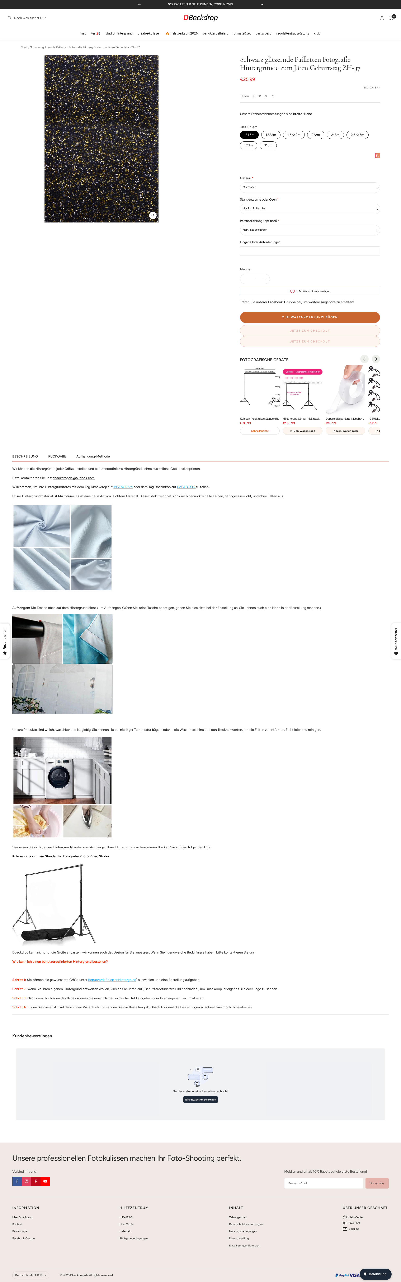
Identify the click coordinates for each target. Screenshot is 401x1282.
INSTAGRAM (123, 487)
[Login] (382, 18)
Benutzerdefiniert (215, 33)
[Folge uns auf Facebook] (17, 1181)
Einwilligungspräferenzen (244, 1245)
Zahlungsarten (237, 1217)
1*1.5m (249, 135)
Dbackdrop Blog (239, 1238)
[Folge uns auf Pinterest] (36, 1181)
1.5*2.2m (293, 135)
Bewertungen (20, 1231)
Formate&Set (242, 33)
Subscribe (377, 1183)
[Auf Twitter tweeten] (266, 96)
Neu (83, 33)
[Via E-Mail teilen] (273, 96)
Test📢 (95, 33)
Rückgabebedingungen (133, 1238)
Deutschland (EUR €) (29, 1275)
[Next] (376, 359)
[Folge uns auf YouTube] (45, 1181)
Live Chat (354, 1222)
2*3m (335, 135)
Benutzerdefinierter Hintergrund (112, 980)
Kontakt (17, 1224)
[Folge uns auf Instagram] (26, 1181)
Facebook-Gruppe (23, 1238)
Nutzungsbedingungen (243, 1231)
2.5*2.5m (357, 135)
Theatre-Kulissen (149, 33)
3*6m (268, 145)
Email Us (354, 1228)
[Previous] (364, 359)
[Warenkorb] (391, 18)
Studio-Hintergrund (119, 33)
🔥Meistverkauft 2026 (182, 33)
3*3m (248, 145)
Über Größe (126, 1224)
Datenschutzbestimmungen (246, 1224)
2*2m (316, 135)
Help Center (356, 1217)
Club (317, 33)
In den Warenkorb (302, 430)
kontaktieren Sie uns (239, 952)
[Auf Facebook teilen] (254, 96)
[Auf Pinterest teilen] (260, 96)
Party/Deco (263, 33)
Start (24, 47)
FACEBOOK (186, 487)
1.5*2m (271, 135)
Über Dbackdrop (22, 1217)
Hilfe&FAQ (125, 1217)
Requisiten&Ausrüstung (292, 33)
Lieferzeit (125, 1231)
